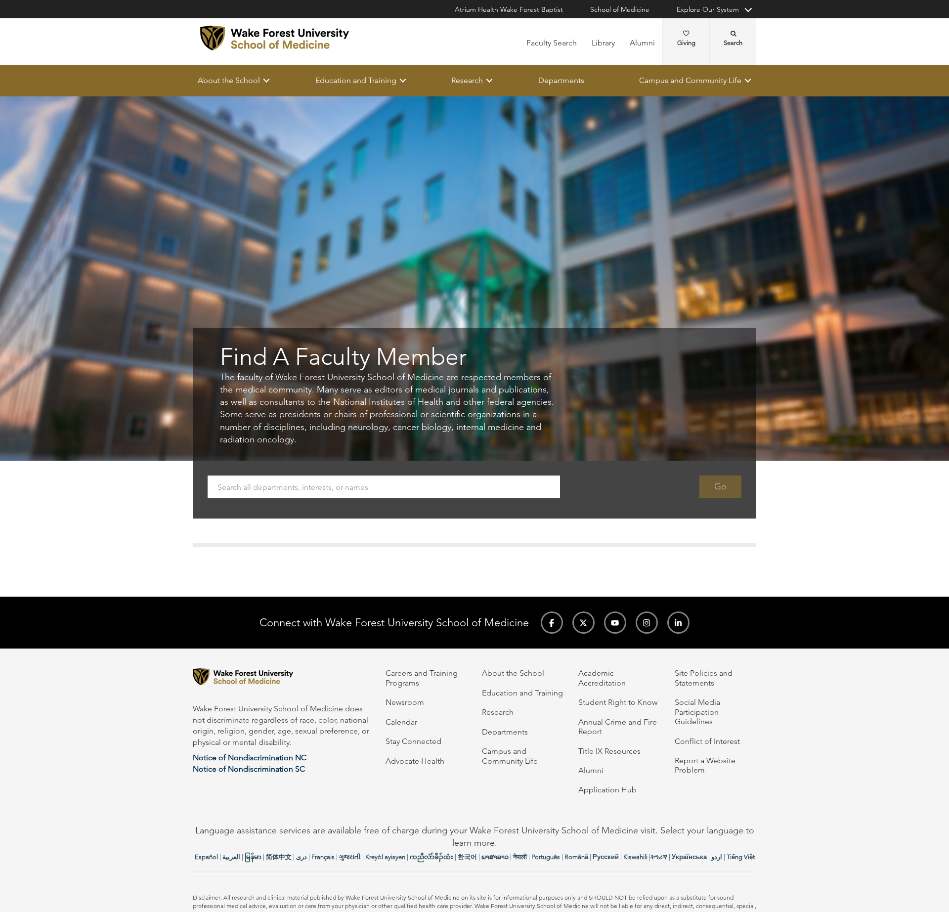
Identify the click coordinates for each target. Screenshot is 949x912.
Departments (561, 80)
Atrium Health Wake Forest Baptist (509, 9)
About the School (229, 80)
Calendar (401, 722)
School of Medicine (619, 9)
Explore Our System (708, 9)
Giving (686, 42)
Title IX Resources (609, 751)
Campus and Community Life (690, 80)
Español (206, 857)
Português (545, 857)
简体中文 (279, 857)
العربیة (231, 857)
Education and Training (355, 80)
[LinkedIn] (678, 622)
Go (720, 486)
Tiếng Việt (741, 857)
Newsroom (405, 702)
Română (576, 857)
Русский (606, 857)
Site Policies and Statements (704, 677)
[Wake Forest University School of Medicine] (274, 38)
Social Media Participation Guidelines (697, 711)
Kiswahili (635, 857)
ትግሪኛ (658, 857)
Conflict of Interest (707, 741)
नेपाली (520, 857)
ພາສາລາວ (495, 857)
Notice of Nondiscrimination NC (249, 757)
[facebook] (552, 622)
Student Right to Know (617, 702)
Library (603, 42)
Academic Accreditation (602, 677)
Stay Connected (413, 741)
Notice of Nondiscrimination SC (249, 769)
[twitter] (583, 622)
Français (323, 857)
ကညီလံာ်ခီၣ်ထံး (431, 857)
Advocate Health (415, 761)
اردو (716, 857)
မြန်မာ (253, 857)
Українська (689, 857)
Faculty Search (551, 42)
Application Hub (607, 789)
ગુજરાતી (350, 857)
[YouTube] (615, 622)
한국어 (467, 857)
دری (301, 857)
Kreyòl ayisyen (385, 857)
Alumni (642, 42)
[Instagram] (647, 622)
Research (467, 80)
